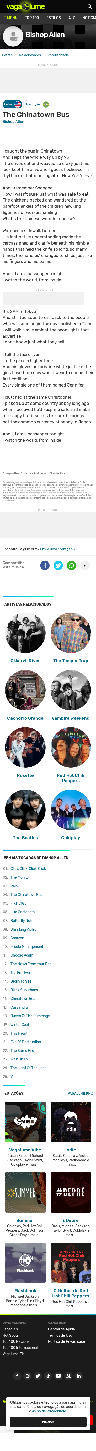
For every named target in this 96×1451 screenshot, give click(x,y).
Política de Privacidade (66, 1341)
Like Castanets (22, 912)
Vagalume (25, 6)
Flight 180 (18, 903)
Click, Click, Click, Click (28, 869)
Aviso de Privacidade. (49, 1411)
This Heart (18, 1033)
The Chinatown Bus (26, 895)
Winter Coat (19, 1024)
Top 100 (32, 18)
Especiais (10, 1329)
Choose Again (21, 955)
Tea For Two (20, 973)
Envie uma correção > (57, 549)
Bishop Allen (45, 34)
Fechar (48, 1421)
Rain (14, 886)
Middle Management (26, 947)
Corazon (17, 938)
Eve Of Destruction (25, 1042)
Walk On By (19, 1059)
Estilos (53, 18)
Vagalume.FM (79, 1093)
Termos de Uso (60, 1335)
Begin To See (20, 981)
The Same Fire (22, 1051)
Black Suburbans (24, 990)
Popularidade (58, 55)
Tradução (33, 104)
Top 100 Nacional (16, 1341)
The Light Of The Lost (28, 1068)
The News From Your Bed (30, 964)
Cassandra (19, 1007)
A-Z (71, 18)
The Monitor (20, 877)
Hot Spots (11, 1335)
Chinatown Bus (22, 998)
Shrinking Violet (23, 929)
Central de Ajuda (61, 1329)
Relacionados (30, 55)
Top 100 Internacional (20, 1348)
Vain (13, 1077)
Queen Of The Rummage (30, 1016)
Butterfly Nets (21, 921)
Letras (7, 55)
